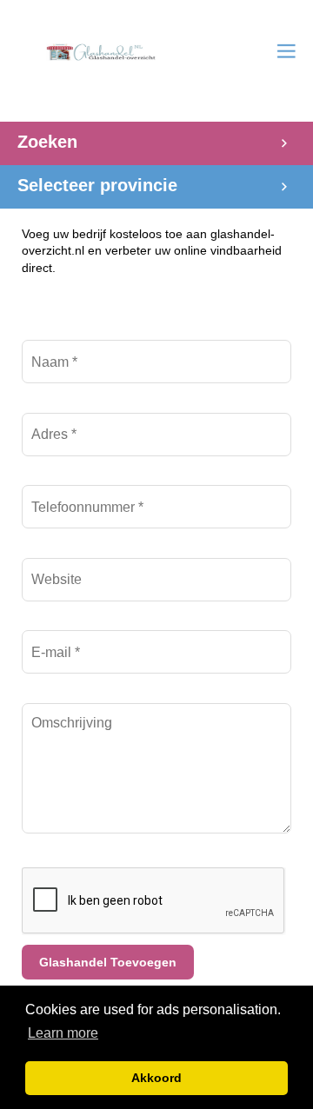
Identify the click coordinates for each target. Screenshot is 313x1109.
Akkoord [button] (156, 1078)
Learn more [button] (63, 1033)
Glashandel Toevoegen (107, 962)
